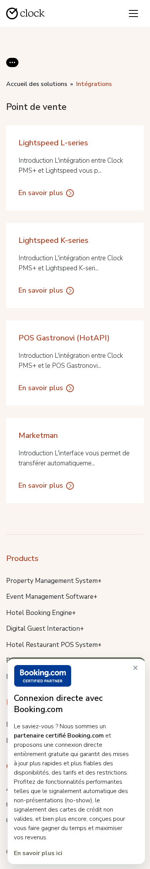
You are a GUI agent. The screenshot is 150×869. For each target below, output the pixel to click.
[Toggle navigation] (133, 13)
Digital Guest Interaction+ (45, 628)
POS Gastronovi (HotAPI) (64, 338)
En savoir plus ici (38, 853)
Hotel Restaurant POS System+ (54, 644)
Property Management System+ (54, 580)
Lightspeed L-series (53, 143)
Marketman (38, 435)
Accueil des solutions (36, 84)
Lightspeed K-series (53, 240)
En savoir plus (40, 192)
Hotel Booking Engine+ (41, 612)
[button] (12, 68)
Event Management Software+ (51, 596)
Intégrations (94, 84)
